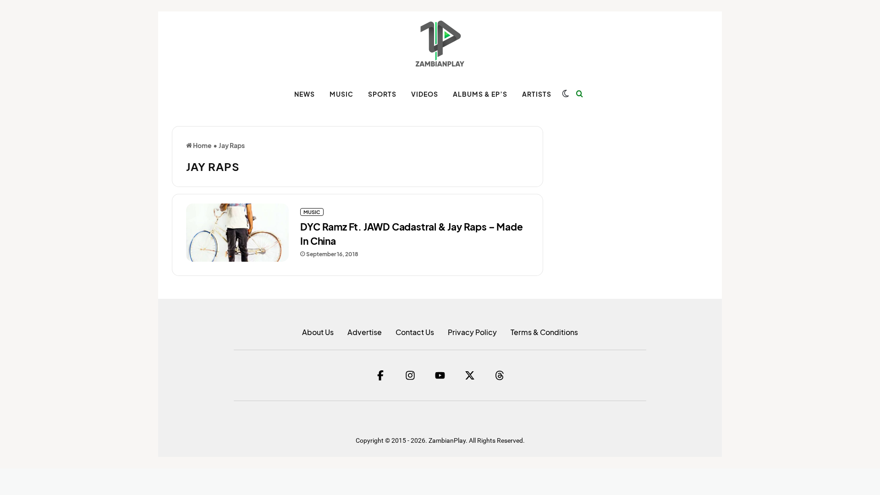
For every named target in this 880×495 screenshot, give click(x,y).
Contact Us (415, 332)
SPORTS (382, 94)
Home (202, 145)
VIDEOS (424, 94)
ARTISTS (536, 94)
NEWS (304, 94)
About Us (318, 332)
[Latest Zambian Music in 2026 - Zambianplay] (440, 43)
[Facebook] (380, 375)
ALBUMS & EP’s (480, 94)
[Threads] (499, 375)
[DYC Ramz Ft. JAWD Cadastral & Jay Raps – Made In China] (237, 233)
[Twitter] (469, 375)
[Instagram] (410, 375)
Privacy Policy (472, 332)
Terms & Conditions (544, 332)
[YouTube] (440, 375)
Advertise (364, 332)
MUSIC (341, 94)
